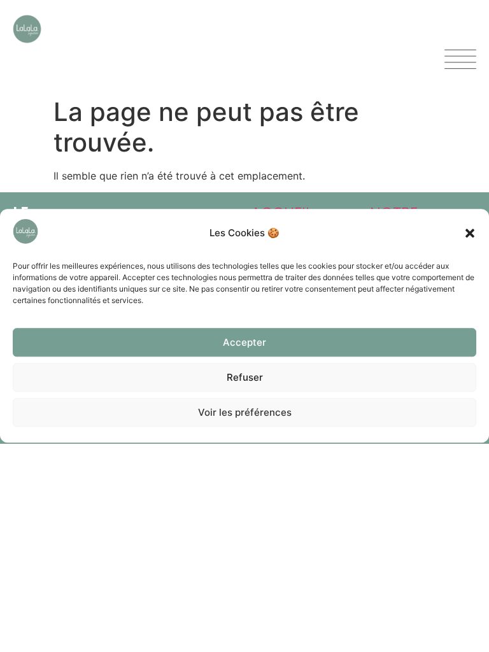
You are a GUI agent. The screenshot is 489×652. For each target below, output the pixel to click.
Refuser (245, 377)
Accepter (244, 342)
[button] (470, 233)
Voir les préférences (245, 412)
